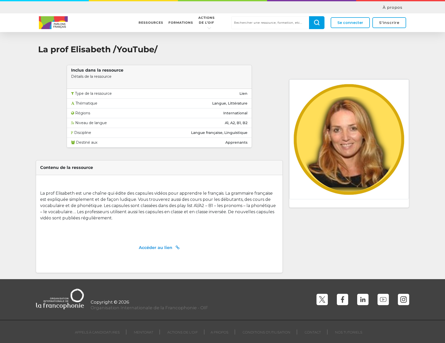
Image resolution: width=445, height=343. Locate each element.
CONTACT (313, 332)
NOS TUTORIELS (348, 332)
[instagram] (403, 299)
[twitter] (322, 299)
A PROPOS (219, 332)
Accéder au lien (156, 247)
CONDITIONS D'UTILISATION (266, 332)
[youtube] (383, 299)
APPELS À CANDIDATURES (97, 332)
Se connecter (350, 22)
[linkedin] (363, 299)
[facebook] (342, 299)
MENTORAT (143, 332)
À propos (393, 7)
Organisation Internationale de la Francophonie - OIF (149, 307)
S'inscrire (389, 22)
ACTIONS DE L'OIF (182, 332)
